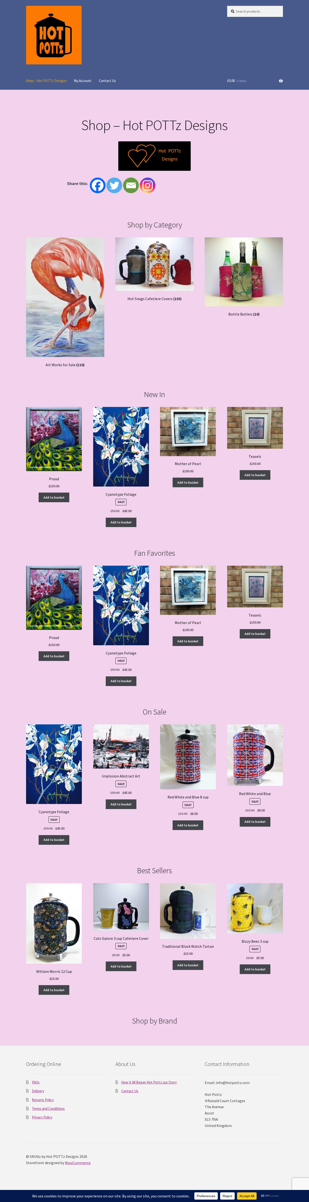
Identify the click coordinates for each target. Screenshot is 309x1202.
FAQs (36, 1082)
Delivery (38, 1091)
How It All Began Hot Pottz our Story (149, 1082)
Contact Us (107, 80)
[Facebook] (97, 185)
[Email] (131, 185)
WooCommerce (78, 1162)
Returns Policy (43, 1100)
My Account (82, 80)
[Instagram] (147, 185)
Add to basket (53, 497)
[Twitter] (114, 185)
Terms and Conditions (48, 1108)
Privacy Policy (42, 1117)
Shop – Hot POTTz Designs (46, 80)
